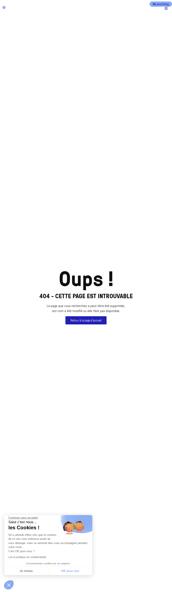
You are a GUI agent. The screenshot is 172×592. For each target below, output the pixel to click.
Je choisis (26, 570)
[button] (143, 8)
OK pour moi (70, 570)
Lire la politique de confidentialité (27, 557)
